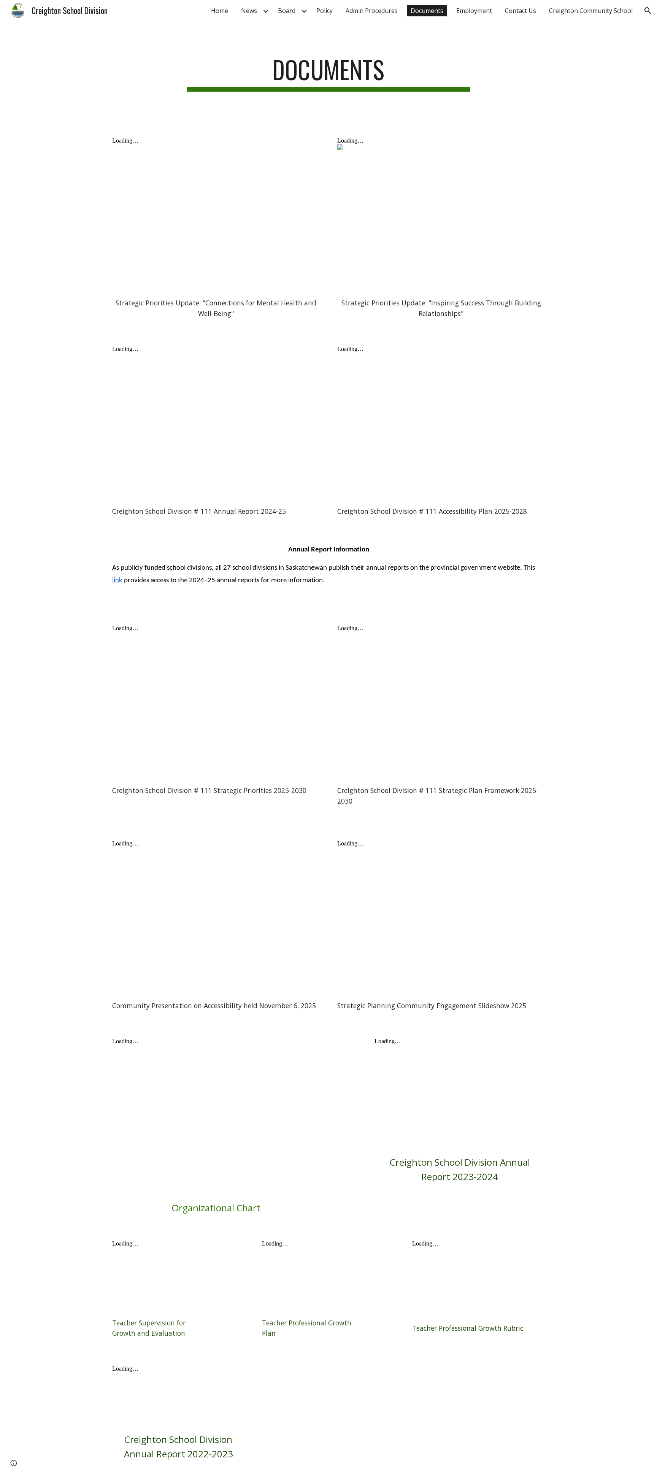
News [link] (249, 10)
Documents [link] (427, 10)
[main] (328, 73)
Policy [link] (324, 10)
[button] (648, 11)
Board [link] (286, 10)
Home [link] (219, 10)
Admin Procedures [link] (372, 10)
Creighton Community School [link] (591, 10)
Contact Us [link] (520, 10)
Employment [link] (474, 10)
